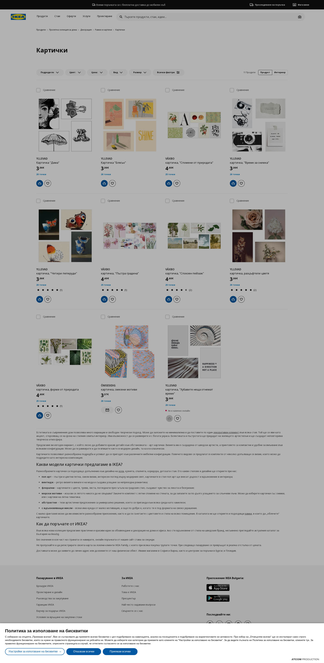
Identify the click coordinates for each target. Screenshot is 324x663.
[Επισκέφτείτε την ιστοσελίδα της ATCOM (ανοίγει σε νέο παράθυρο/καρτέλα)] (305, 659)
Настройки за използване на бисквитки (33, 651)
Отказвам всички (83, 651)
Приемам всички (120, 651)
